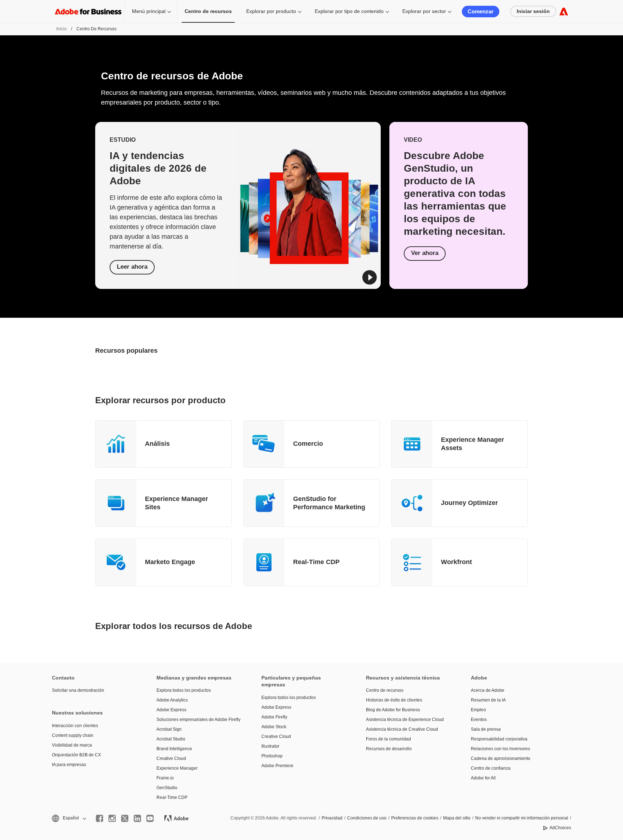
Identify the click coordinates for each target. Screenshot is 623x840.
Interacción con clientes (75, 725)
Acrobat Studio (170, 739)
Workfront (456, 562)
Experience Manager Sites (176, 503)
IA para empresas (69, 764)
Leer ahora (132, 266)
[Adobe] (563, 11)
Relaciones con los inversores (500, 748)
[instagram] (112, 818)
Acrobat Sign (169, 729)
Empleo (478, 709)
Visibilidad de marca (72, 745)
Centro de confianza (491, 768)
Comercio (308, 443)
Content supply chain (72, 735)
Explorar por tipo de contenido (349, 11)
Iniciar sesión (533, 11)
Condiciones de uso (366, 818)
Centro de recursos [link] (208, 11)
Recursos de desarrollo (389, 748)
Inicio (61, 28)
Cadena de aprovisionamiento (500, 758)
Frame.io (165, 777)
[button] (369, 277)
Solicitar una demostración (78, 690)
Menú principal (148, 11)
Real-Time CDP (316, 562)
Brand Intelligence (174, 748)
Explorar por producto (271, 11)
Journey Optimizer (469, 502)
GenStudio (166, 787)
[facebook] (99, 818)
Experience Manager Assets (472, 444)
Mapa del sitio (456, 818)
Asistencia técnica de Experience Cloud (405, 719)
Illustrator (270, 746)
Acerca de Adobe (487, 690)
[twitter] (124, 818)
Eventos (479, 719)
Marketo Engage (170, 562)
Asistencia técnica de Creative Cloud (402, 729)
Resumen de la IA (488, 700)
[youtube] (150, 818)
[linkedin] (137, 818)
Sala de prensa (486, 729)
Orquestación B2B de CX (76, 754)
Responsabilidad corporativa (499, 739)
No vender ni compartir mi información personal (521, 818)
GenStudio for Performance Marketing (329, 503)
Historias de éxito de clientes (394, 700)
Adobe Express (171, 709)
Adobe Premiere (277, 765)
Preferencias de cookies (414, 818)
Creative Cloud (171, 758)
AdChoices (560, 827)
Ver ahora (424, 253)
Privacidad (332, 818)
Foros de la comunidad (388, 739)
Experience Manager (177, 768)
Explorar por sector (424, 11)
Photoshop (272, 755)
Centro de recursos (384, 690)
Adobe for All (483, 777)
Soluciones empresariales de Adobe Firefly (197, 719)
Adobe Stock (273, 726)
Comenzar (481, 11)
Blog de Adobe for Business (393, 709)
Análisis (157, 443)
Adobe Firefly (274, 717)
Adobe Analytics (172, 700)
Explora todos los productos (183, 690)
